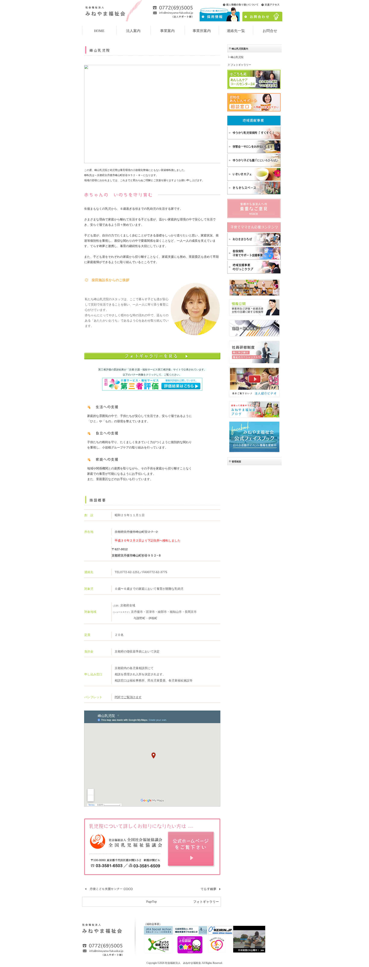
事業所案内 (202, 31)
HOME (99, 31)
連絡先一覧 (236, 31)
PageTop (151, 901)
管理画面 (236, 461)
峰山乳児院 (237, 57)
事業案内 (167, 31)
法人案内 (133, 31)
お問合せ (270, 31)
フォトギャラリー (206, 901)
